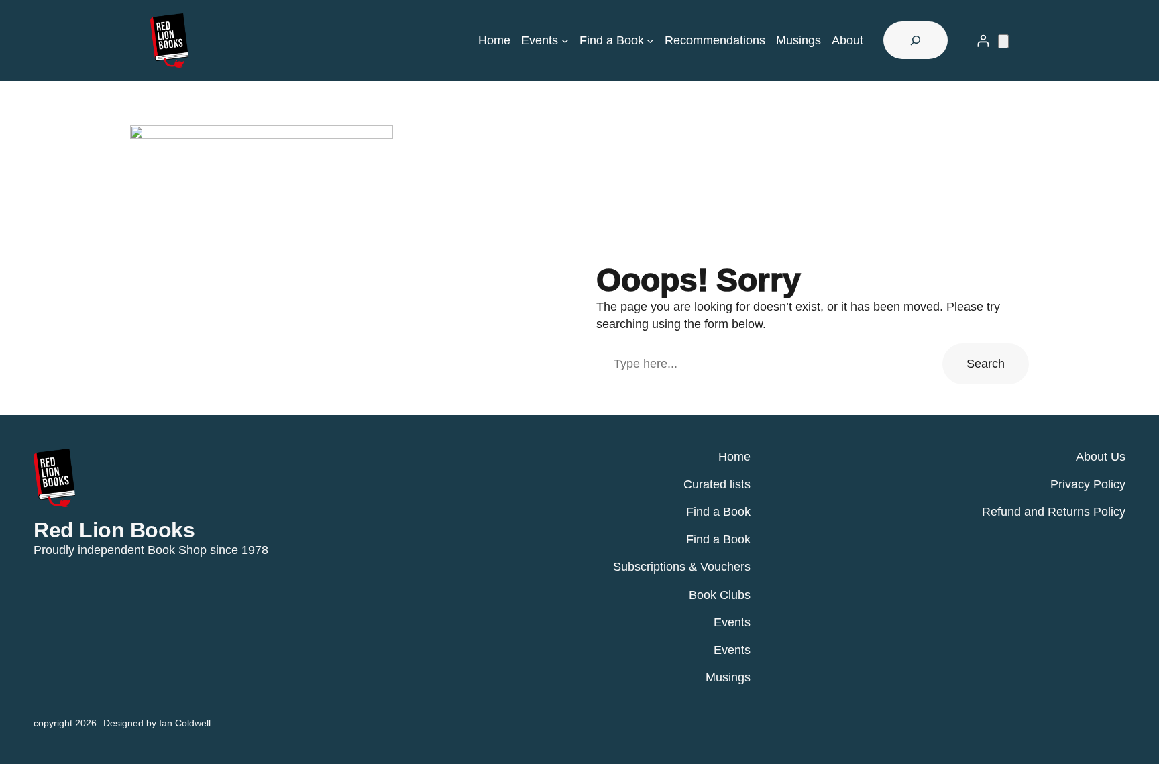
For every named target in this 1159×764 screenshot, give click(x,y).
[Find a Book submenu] (650, 40)
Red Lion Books (114, 530)
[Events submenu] (565, 40)
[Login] (983, 40)
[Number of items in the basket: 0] (1003, 41)
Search (986, 363)
